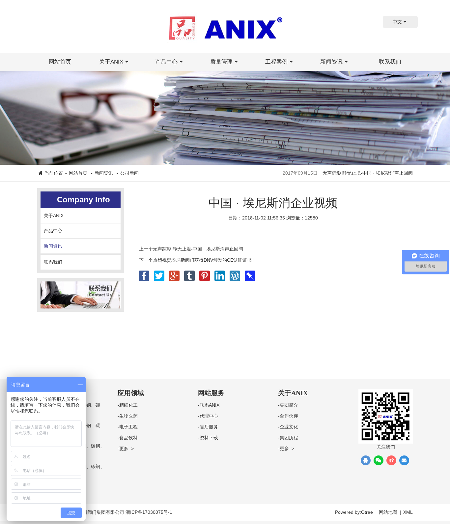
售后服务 (209, 426)
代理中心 (209, 416)
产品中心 (166, 62)
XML (408, 512)
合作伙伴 (289, 416)
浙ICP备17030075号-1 (149, 512)
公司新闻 (129, 173)
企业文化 (289, 426)
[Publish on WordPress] (235, 274)
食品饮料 (128, 437)
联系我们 (390, 62)
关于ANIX (111, 62)
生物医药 (128, 416)
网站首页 (60, 62)
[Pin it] (205, 274)
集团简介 (289, 405)
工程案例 (276, 62)
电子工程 (128, 426)
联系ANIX (209, 405)
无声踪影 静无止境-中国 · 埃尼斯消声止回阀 (368, 173)
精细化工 (128, 405)
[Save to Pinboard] (250, 274)
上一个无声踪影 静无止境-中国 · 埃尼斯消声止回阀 (191, 248)
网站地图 (388, 512)
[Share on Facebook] (145, 274)
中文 (397, 21)
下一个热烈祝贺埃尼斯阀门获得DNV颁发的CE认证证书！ (197, 260)
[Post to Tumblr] (190, 274)
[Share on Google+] (175, 274)
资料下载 (209, 437)
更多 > (126, 448)
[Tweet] (160, 274)
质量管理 (221, 62)
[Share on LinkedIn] (220, 274)
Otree (367, 512)
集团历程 (289, 437)
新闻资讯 (331, 62)
